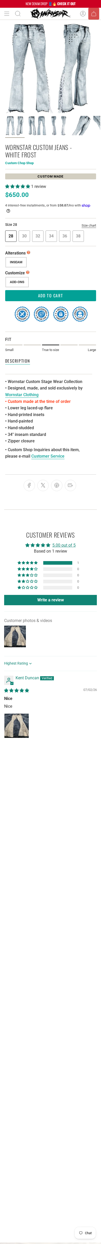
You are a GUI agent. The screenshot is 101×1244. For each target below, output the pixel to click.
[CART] (93, 14)
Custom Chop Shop (19, 163)
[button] (18, 186)
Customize (15, 272)
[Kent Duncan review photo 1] (16, 725)
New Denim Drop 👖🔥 (51, 3)
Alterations (15, 253)
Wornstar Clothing (22, 394)
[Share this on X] (43, 485)
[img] (16, 690)
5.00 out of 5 (64, 545)
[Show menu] (7, 14)
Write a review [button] (50, 599)
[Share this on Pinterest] (56, 485)
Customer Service (47, 456)
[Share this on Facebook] (29, 485)
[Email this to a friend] (70, 485)
